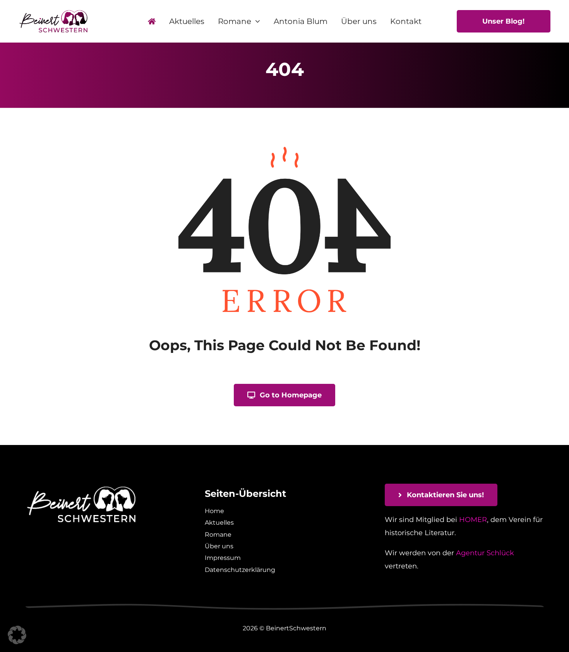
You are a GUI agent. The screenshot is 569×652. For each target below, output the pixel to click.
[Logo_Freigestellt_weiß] (81, 487)
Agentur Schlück (485, 553)
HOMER (473, 519)
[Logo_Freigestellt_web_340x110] (53, 13)
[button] (17, 635)
